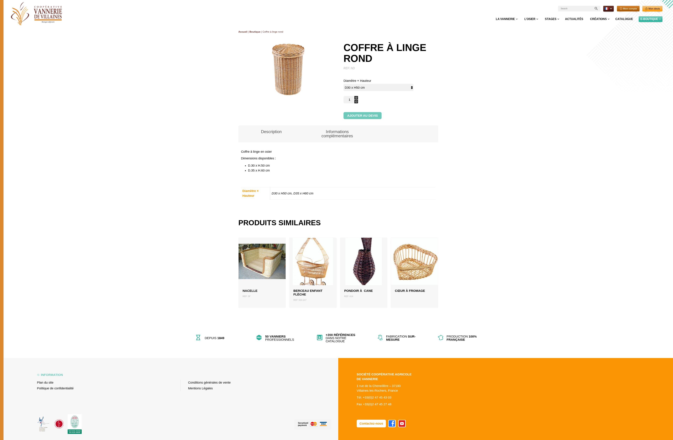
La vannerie (505, 19)
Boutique (254, 31)
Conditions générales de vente (209, 382)
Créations (598, 19)
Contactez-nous (371, 423)
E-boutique (649, 19)
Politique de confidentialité (55, 388)
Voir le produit (262, 269)
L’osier (529, 19)
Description (271, 131)
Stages (550, 19)
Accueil (242, 31)
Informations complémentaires (337, 133)
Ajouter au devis (362, 115)
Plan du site (45, 382)
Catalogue (624, 19)
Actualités (574, 19)
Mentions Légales (200, 388)
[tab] (271, 133)
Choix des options (414, 269)
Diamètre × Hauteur (357, 80)
